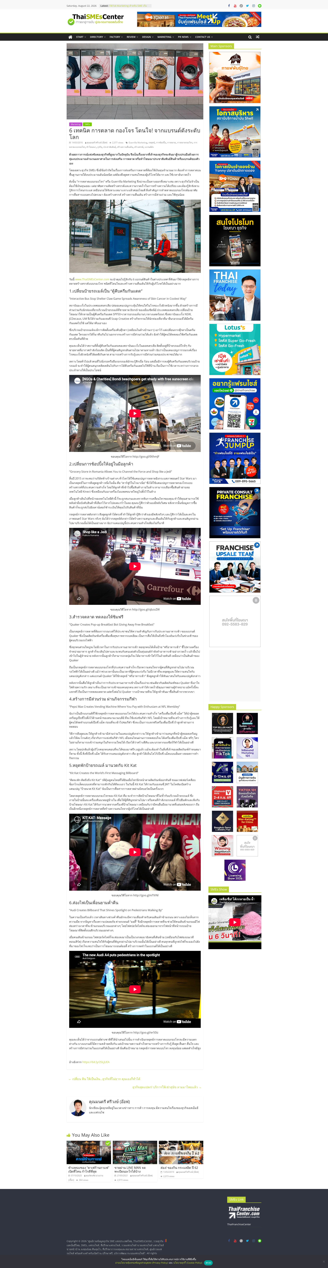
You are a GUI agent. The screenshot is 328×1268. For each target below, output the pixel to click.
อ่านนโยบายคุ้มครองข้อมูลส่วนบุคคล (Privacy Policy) (141, 1262)
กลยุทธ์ (152, 142)
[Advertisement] (235, 675)
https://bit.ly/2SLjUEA (96, 1062)
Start (79, 36)
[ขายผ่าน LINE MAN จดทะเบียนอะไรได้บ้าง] (135, 1143)
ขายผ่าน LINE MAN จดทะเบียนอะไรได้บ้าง (130, 1169)
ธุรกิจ (99, 147)
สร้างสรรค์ (138, 147)
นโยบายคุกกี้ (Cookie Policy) (187, 1262)
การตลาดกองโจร (184, 142)
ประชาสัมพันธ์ (109, 147)
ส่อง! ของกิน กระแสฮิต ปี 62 (179, 1168)
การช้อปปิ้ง (161, 142)
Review (131, 36)
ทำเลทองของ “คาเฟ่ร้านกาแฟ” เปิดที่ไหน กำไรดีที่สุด (88, 1169)
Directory (96, 36)
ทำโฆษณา (91, 147)
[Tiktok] (241, 6)
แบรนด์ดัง (149, 147)
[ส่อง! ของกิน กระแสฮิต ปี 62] (181, 1143)
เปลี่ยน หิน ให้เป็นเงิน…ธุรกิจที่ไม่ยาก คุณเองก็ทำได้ (104, 1079)
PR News (183, 36)
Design (146, 36)
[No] (323, 1261)
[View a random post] (257, 37)
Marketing (164, 36)
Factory (115, 36)
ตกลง (208, 1262)
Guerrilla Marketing (138, 142)
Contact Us (202, 36)
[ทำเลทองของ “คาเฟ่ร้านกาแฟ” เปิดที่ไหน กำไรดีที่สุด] (89, 1143)
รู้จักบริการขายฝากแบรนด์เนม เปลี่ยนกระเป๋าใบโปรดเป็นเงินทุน (128, 4)
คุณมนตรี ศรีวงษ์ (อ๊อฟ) (97, 142)
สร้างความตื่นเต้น (125, 147)
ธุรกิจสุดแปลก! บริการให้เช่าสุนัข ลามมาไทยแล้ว (167, 1087)
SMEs (87, 124)
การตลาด (171, 142)
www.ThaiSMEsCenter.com (92, 279)
